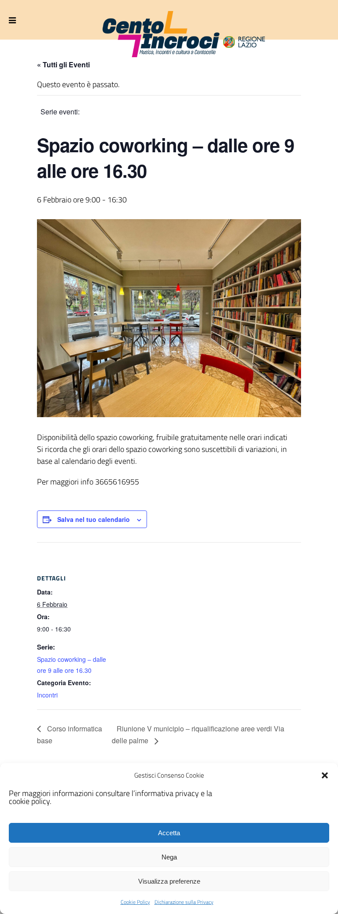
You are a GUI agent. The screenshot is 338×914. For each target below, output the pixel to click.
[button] (324, 775)
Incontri (47, 694)
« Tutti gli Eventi (63, 64)
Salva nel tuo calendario (93, 519)
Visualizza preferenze (169, 881)
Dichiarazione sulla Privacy (183, 902)
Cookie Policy (135, 902)
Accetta (169, 833)
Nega (169, 857)
